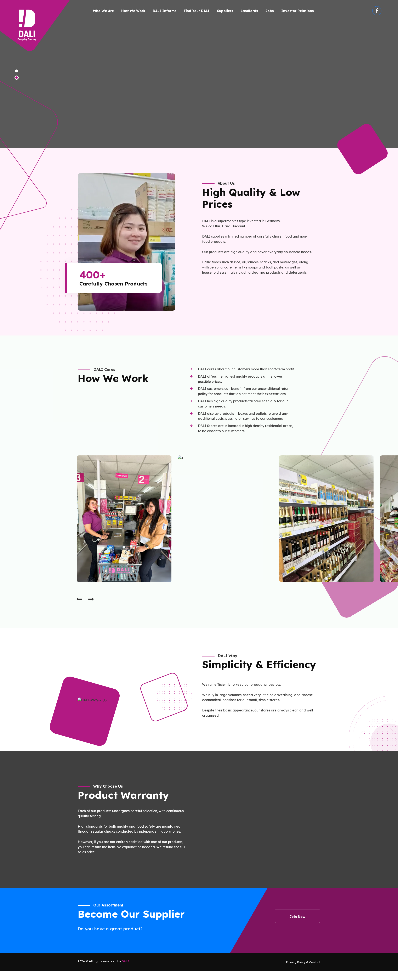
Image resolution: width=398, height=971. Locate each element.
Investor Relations (297, 11)
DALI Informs (164, 11)
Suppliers (225, 11)
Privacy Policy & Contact (303, 962)
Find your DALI (197, 11)
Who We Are (103, 11)
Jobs (270, 11)
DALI (125, 961)
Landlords (249, 11)
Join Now (297, 917)
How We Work (133, 11)
